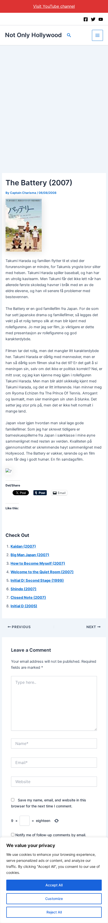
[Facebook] (85, 19)
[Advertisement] (54, 102)
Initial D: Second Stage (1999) (37, 580)
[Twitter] (93, 19)
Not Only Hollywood (33, 35)
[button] (69, 35)
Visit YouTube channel (54, 6)
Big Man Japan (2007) (30, 555)
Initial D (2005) (24, 606)
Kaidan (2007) (23, 546)
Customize (54, 898)
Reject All (54, 912)
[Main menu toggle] (97, 35)
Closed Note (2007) (28, 597)
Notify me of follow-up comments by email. (50, 835)
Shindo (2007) (23, 589)
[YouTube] (100, 19)
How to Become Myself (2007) (38, 563)
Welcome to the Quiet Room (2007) (42, 572)
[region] (54, 880)
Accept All (54, 885)
